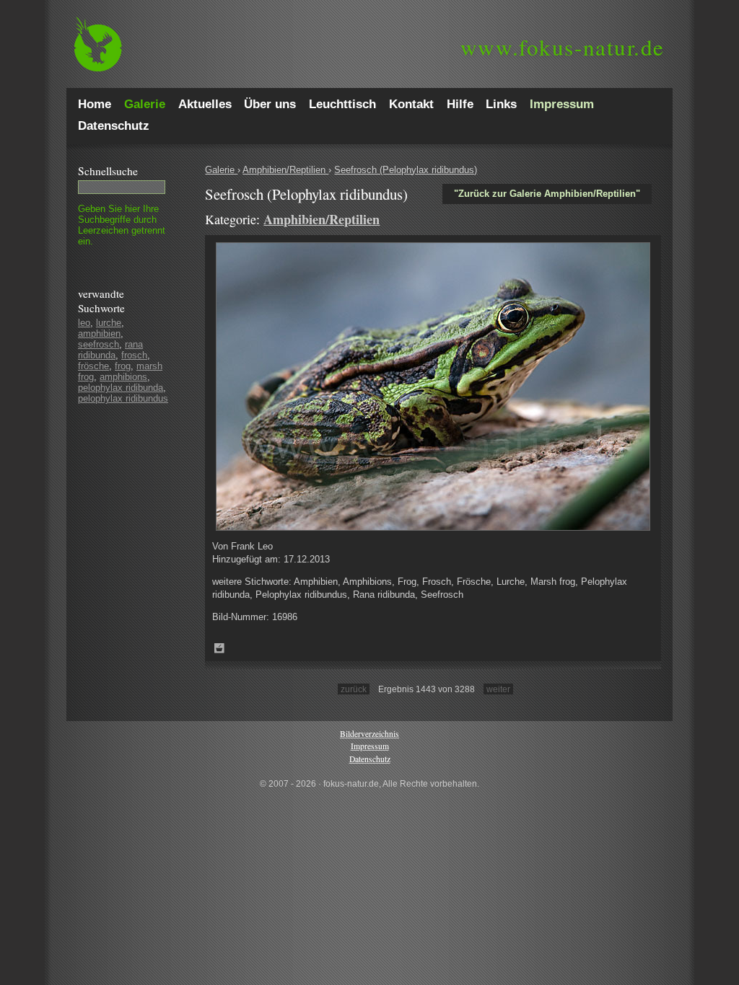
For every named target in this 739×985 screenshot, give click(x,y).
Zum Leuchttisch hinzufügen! (219, 648)
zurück (354, 689)
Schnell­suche (108, 171)
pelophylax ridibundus (123, 398)
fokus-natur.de (562, 47)
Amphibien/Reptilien (285, 169)
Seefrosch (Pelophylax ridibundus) (405, 169)
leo (84, 322)
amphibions (123, 376)
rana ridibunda (110, 350)
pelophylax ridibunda (120, 387)
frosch (134, 355)
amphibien (99, 333)
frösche (93, 366)
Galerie (221, 169)
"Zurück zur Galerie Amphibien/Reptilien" (547, 193)
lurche (108, 322)
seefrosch (98, 344)
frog (123, 366)
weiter (498, 689)
